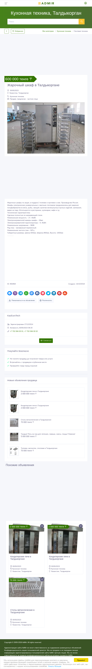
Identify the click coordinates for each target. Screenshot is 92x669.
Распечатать (47, 300)
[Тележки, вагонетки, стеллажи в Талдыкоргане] (15, 451)
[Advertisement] (46, 52)
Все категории (48, 31)
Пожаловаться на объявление (23, 300)
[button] (13, 128)
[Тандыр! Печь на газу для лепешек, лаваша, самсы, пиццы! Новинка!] (15, 437)
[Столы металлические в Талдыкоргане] (15, 422)
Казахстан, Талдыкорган (19, 93)
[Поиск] (82, 21)
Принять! (81, 659)
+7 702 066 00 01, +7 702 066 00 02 (24, 331)
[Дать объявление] (86, 3)
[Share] (9, 293)
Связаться (47, 340)
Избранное (19, 31)
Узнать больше (54, 666)
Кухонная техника (64, 31)
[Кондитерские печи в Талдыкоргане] (15, 394)
